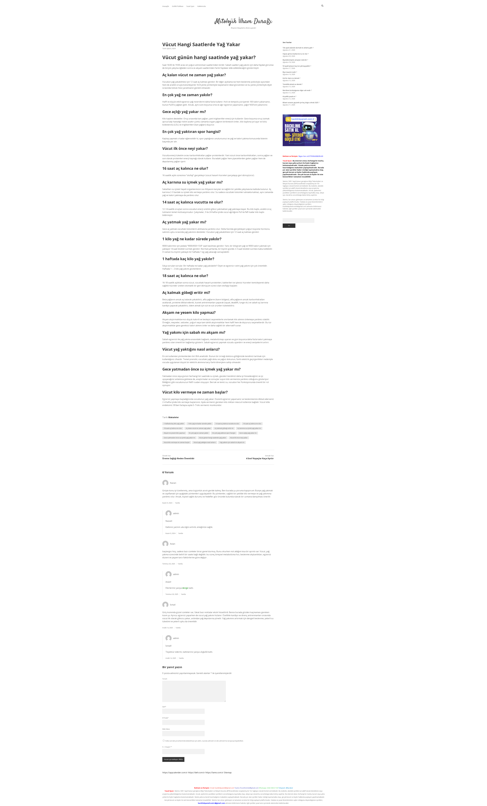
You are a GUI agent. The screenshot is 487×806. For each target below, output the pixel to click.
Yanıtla (177, 503)
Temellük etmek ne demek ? (292, 84)
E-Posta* (165, 718)
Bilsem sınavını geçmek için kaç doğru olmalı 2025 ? (301, 102)
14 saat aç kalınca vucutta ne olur (227, 424)
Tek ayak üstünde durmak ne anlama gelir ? (298, 48)
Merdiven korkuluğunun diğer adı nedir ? (297, 90)
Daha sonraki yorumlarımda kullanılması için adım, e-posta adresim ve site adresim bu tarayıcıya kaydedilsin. (204, 741)
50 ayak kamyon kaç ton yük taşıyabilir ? (297, 66)
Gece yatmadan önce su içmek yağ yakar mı (179, 438)
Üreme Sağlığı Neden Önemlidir (178, 458)
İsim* (164, 707)
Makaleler (173, 417)
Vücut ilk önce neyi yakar (238, 438)
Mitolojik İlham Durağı (243, 21)
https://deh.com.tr (196, 772)
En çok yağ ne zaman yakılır (198, 433)
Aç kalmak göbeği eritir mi (224, 428)
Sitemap (228, 772)
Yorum (164, 679)
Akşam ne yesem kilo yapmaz (174, 433)
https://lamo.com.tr (214, 772)
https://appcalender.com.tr (174, 772)
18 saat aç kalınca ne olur (173, 428)
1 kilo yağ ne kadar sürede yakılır (199, 424)
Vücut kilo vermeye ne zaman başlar (177, 442)
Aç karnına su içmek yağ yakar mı (249, 428)
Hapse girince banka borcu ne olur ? (296, 54)
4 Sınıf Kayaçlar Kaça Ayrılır (260, 458)
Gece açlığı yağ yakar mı (247, 433)
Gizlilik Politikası (177, 6)
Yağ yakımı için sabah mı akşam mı (232, 442)
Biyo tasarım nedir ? (290, 72)
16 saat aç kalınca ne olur (252, 424)
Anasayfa (165, 6)
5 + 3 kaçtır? (167, 747)
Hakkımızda (201, 6)
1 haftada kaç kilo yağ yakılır (174, 424)
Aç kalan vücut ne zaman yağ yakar (198, 428)
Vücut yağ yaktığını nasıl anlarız (205, 442)
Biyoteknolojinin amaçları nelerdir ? (295, 60)
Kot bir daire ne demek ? (291, 78)
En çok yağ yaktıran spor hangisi (223, 433)
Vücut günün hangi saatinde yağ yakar (212, 438)
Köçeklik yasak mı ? (289, 96)
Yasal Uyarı (190, 6)
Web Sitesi (166, 729)
